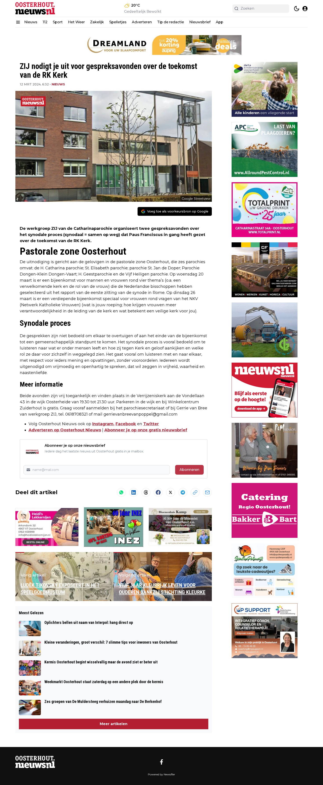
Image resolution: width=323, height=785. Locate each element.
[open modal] (305, 8)
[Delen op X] (170, 492)
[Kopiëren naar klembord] (195, 492)
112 (45, 22)
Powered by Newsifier (161, 774)
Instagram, (103, 423)
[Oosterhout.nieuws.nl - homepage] (35, 8)
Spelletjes (118, 22)
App (219, 22)
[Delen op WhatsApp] (121, 492)
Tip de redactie (170, 22)
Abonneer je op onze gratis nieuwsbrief (145, 430)
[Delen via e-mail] (207, 492)
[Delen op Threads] (146, 492)
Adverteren (142, 22)
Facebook (126, 423)
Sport (58, 22)
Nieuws (30, 22)
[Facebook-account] (161, 762)
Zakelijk (97, 22)
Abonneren (189, 470)
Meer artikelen (113, 724)
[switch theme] (297, 8)
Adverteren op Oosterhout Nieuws (65, 430)
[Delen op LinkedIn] (133, 492)
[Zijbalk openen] (18, 22)
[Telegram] (182, 492)
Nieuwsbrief (199, 22)
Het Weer (76, 22)
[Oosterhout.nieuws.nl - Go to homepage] (35, 762)
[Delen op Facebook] (158, 492)
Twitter (151, 423)
